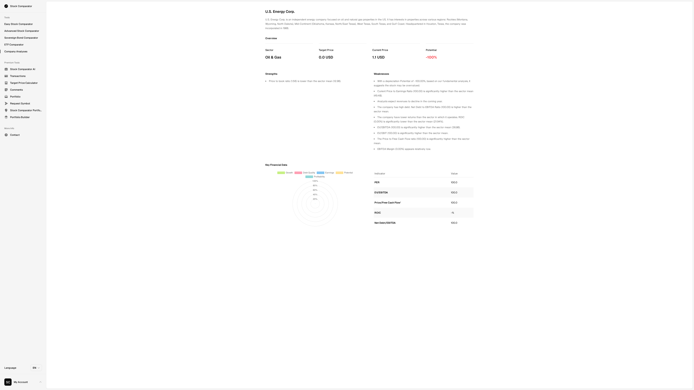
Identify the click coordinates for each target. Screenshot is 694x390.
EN (34, 367)
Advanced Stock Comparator (21, 30)
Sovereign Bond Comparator (21, 37)
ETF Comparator (14, 44)
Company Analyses (15, 51)
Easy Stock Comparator (18, 24)
